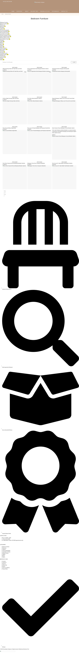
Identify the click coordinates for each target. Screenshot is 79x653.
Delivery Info (34, 11)
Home (13, 11)
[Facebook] (0, 542)
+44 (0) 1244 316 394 (7, 1)
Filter (74, 62)
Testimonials (55, 11)
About (26, 11)
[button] (15, 67)
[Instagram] (1, 542)
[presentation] (64, 131)
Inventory (19, 11)
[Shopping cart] (76, 2)
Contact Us (64, 11)
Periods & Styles (45, 11)
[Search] (74, 1)
